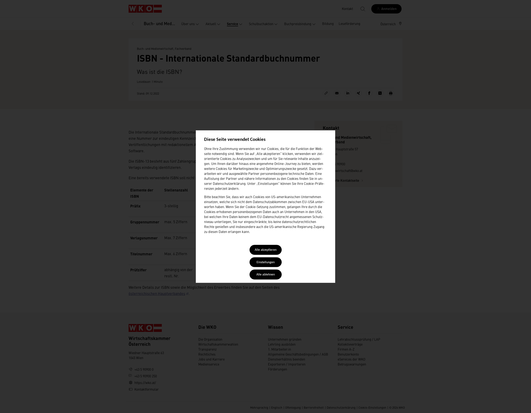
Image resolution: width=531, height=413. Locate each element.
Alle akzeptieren (265, 250)
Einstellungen (266, 262)
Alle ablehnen (265, 275)
